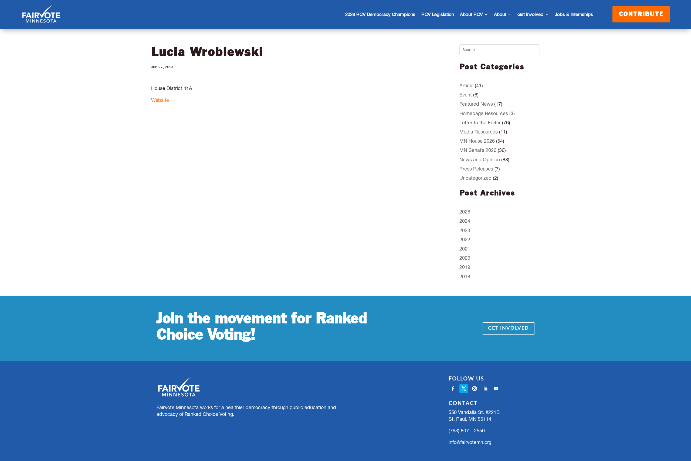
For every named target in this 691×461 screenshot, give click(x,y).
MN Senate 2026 (477, 150)
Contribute (641, 14)
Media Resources (478, 132)
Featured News (476, 104)
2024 (464, 221)
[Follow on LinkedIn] (485, 388)
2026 (464, 212)
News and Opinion (479, 159)
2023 (464, 230)
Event (465, 95)
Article (466, 85)
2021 (464, 249)
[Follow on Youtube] (496, 388)
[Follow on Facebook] (453, 388)
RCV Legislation (437, 14)
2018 (464, 276)
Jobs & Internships (574, 14)
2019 (464, 267)
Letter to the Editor (480, 122)
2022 (464, 239)
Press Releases (476, 169)
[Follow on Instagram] (474, 388)
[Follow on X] (463, 388)
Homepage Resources (483, 113)
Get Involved (508, 328)
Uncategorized (475, 178)
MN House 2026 (477, 141)
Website (160, 100)
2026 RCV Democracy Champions (380, 14)
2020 (464, 258)
